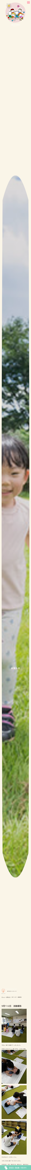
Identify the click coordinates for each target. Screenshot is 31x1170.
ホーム (3, 997)
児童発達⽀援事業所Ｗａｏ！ (15, 25)
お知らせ (8, 997)
